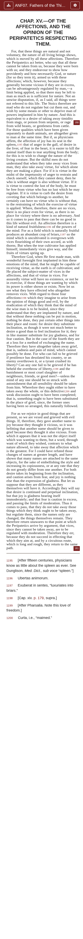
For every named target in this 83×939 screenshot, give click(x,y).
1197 (63, 234)
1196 (48, 227)
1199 (55, 369)
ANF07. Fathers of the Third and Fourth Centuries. (40, 5)
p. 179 (39, 598)
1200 (67, 391)
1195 (19, 144)
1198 (23, 298)
